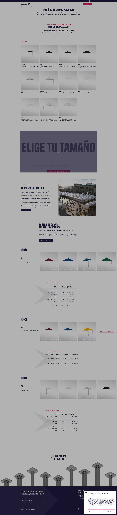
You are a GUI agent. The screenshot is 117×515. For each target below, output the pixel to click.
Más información (91, 508)
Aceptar (109, 511)
